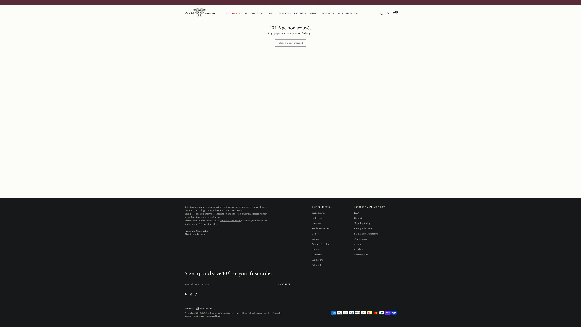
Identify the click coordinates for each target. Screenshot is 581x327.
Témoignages (360, 239)
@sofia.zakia (202, 231)
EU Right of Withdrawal (366, 234)
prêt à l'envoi (318, 213)
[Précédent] (258, 2)
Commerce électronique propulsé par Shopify (203, 316)
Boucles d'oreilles (320, 244)
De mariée (317, 254)
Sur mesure (317, 260)
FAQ (200, 224)
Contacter (359, 218)
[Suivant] (322, 2)
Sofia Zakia (204, 313)
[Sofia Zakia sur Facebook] (186, 295)
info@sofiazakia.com (230, 220)
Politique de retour (363, 228)
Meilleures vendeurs (321, 228)
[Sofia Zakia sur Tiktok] (196, 295)
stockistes (359, 249)
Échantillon (317, 265)
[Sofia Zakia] (200, 13)
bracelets (316, 249)
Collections (317, 218)
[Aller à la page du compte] (388, 13)
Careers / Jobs (361, 254)
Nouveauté (317, 223)
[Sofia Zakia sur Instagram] (191, 295)
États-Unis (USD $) (207, 308)
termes (357, 244)
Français (188, 308)
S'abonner (284, 284)
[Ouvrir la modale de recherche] (382, 13)
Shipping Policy (362, 223)
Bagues (315, 239)
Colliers (315, 234)
